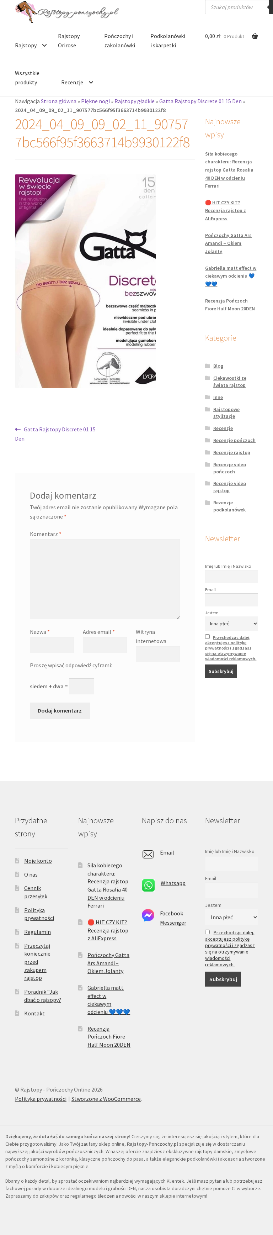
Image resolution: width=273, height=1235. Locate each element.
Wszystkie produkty (27, 77)
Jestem (212, 612)
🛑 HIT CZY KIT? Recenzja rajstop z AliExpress (225, 210)
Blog (218, 366)
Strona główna (58, 101)
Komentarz (45, 533)
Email (210, 589)
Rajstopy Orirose (69, 40)
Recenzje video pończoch (229, 468)
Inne (218, 397)
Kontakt (34, 1013)
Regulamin (37, 931)
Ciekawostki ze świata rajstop (229, 381)
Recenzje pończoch (234, 440)
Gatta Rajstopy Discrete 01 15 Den (200, 101)
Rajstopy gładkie (134, 101)
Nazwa (40, 631)
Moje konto (38, 860)
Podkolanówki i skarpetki (167, 40)
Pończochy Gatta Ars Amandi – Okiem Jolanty (228, 243)
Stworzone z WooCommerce (106, 1098)
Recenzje (72, 82)
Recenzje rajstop (231, 452)
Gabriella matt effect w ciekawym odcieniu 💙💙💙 (230, 276)
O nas (31, 874)
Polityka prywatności (40, 1098)
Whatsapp (173, 883)
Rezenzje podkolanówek (229, 506)
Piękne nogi (95, 101)
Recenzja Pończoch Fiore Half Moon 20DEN (108, 1036)
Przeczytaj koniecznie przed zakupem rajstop (37, 962)
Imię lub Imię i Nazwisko (228, 566)
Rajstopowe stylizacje (226, 413)
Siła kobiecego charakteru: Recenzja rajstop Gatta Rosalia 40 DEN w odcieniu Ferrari (229, 170)
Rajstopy (26, 45)
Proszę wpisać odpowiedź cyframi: (71, 665)
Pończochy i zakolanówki (119, 40)
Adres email (99, 631)
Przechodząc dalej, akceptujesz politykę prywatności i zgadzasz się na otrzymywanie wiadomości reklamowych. (230, 648)
